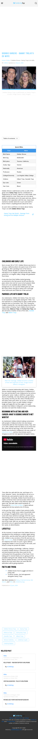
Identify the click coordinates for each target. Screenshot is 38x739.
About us (12, 718)
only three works (7, 432)
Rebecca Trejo (8, 632)
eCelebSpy (10, 666)
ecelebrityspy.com (16, 729)
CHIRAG (6, 63)
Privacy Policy (11, 721)
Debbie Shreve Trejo (10, 629)
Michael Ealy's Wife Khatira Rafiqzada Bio (16, 700)
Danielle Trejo (8, 636)
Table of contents (9, 138)
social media (8, 540)
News (17, 580)
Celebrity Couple (22, 640)
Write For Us (19, 718)
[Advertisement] (19, 27)
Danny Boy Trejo (21, 632)
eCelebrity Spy (19, 582)
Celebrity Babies (8, 643)
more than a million (17, 505)
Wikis (8, 60)
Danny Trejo (23, 629)
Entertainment (25, 580)
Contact (26, 718)
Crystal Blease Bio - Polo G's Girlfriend (16, 681)
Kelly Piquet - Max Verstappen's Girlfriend (17, 663)
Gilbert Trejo (19, 636)
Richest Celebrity (9, 640)
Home (3, 60)
